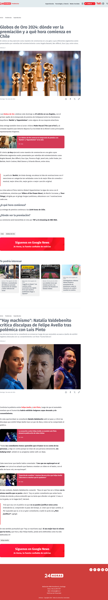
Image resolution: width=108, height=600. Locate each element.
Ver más (21, 144)
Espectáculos (49, 4)
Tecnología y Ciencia (62, 4)
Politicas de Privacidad (54, 593)
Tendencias (8, 17)
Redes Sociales (75, 4)
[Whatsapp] (66, 99)
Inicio (1, 17)
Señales (89, 4)
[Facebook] (70, 99)
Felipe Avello (5, 540)
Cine (2, 234)
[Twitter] (74, 99)
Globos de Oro (10, 234)
